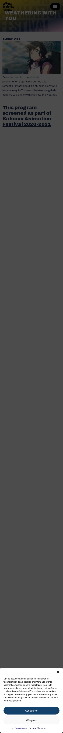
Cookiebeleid (21, 728)
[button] (57, 672)
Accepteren (31, 710)
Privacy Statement (38, 728)
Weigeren (31, 720)
